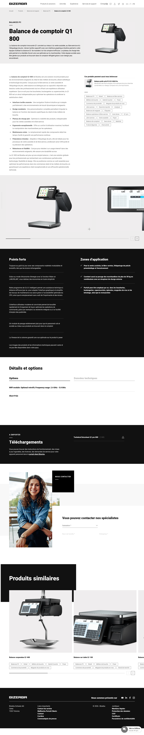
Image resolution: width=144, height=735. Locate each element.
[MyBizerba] (115, 3)
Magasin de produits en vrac (115, 103)
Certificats (116, 716)
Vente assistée (103, 118)
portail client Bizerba (37, 454)
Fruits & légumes (91, 125)
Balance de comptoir (93, 121)
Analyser (117, 107)
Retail (101, 96)
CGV (113, 713)
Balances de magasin (33, 11)
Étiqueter (107, 111)
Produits (20, 11)
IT (130, 4)
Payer (115, 118)
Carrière (41, 716)
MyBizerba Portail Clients (47, 711)
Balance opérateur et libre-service (97, 114)
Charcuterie (105, 125)
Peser (119, 100)
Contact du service (45, 708)
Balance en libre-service (114, 96)
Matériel (118, 121)
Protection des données (121, 711)
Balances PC (46, 11)
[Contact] (111, 3)
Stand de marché (104, 107)
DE (127, 4)
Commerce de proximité (94, 103)
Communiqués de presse (47, 718)
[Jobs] (119, 3)
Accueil (11, 11)
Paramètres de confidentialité (123, 718)
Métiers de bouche (92, 100)
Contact (41, 713)
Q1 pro (126, 114)
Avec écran (115, 114)
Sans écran (107, 121)
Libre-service (90, 107)
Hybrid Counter (107, 100)
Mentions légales (118, 708)
